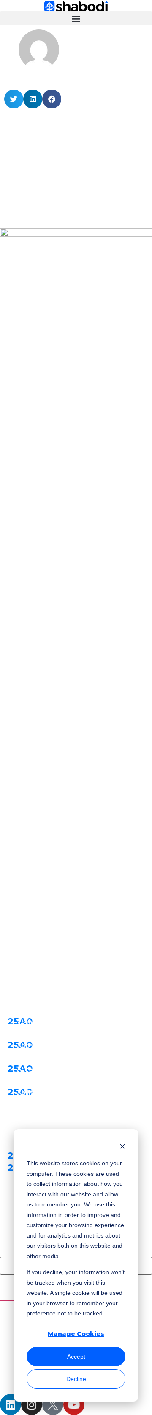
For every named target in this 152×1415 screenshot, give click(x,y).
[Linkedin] (10, 1404)
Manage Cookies (76, 1334)
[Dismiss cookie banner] (122, 1147)
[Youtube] (73, 1404)
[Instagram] (31, 1404)
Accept (76, 1356)
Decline (76, 1378)
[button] (76, 18)
